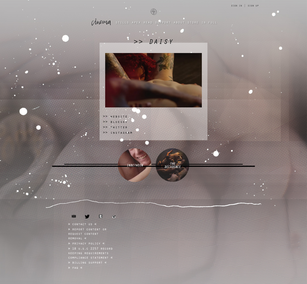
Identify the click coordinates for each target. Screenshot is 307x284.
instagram (114, 217)
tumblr (100, 216)
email (73, 216)
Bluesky (115, 122)
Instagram (118, 132)
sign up (253, 5)
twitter (87, 217)
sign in (236, 5)
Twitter (115, 127)
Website (115, 116)
